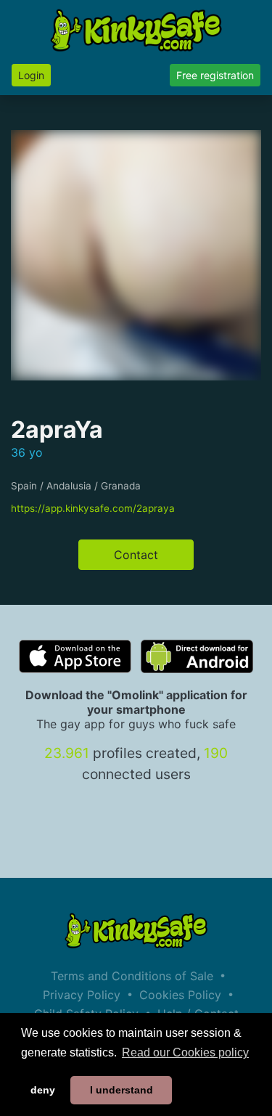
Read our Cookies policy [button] (185, 1052)
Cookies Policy (180, 994)
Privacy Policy (81, 994)
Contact (136, 554)
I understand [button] (121, 1090)
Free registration (215, 75)
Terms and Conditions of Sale (132, 976)
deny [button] (42, 1090)
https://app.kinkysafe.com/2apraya (93, 508)
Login (31, 75)
